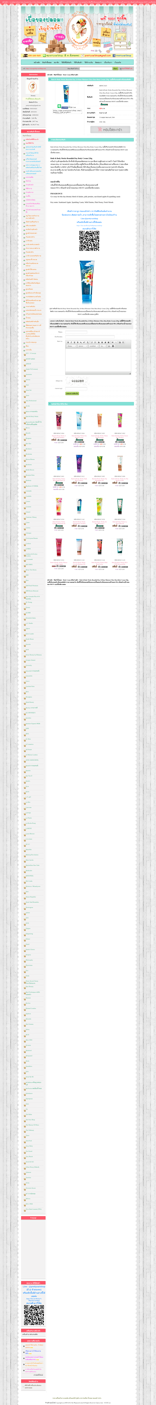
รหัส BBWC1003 (99, 433)
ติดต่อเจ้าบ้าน (33, 102)
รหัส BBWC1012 (79, 476)
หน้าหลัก (5, 2)
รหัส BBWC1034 (58, 519)
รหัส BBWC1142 (79, 519)
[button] (68, 342)
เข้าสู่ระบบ (152, 7)
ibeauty (33, 95)
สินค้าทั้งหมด (47, 62)
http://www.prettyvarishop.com (36, 68)
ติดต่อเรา (98, 62)
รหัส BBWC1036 (99, 519)
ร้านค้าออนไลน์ (50, 1403)
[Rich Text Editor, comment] (98, 360)
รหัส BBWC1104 (119, 519)
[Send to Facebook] (64, 107)
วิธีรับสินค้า (78, 62)
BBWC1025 (103, 86)
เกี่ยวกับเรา (108, 62)
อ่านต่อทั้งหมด (38, 1375)
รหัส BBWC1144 (99, 560)
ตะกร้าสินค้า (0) (127, 68)
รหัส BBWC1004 (79, 433)
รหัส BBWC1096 (119, 476)
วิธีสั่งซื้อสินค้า (66, 62)
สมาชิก (56, 62)
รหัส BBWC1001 (58, 476)
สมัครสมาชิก (143, 7)
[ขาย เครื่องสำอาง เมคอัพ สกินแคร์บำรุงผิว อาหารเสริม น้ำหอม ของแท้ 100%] (77, 57)
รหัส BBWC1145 (119, 560)
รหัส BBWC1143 (79, 560)
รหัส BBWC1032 (58, 560)
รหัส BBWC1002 (119, 433)
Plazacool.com (78, 1403)
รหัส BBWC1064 (58, 433)
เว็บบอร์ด (117, 62)
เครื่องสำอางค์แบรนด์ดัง (30, 1334)
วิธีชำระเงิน (89, 62)
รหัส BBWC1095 (99, 476)
